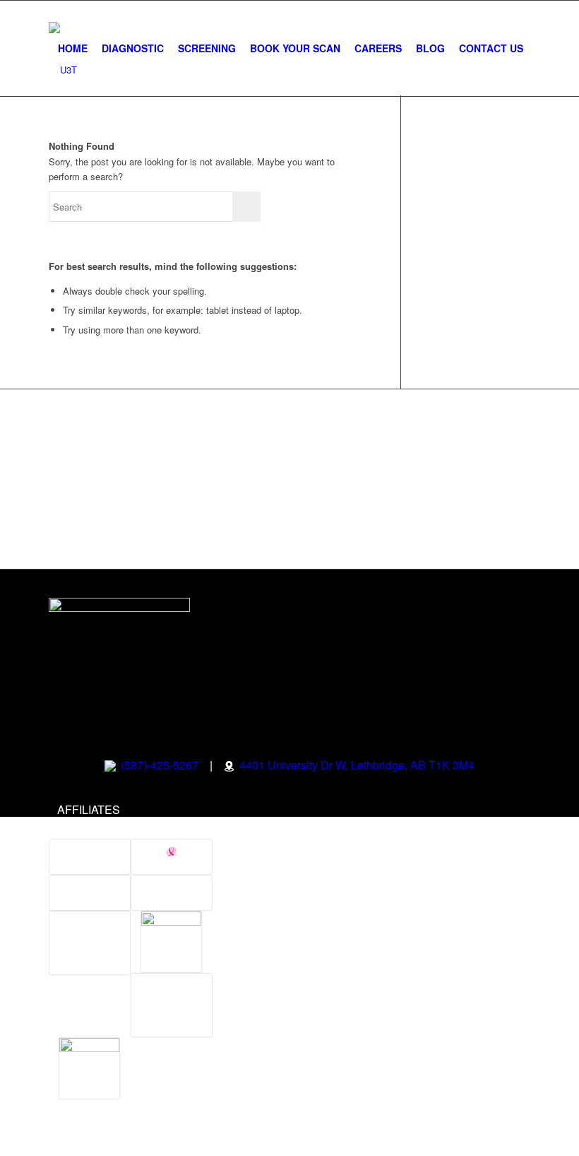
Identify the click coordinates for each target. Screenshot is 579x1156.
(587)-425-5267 (158, 765)
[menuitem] (73, 48)
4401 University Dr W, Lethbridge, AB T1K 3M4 (355, 765)
